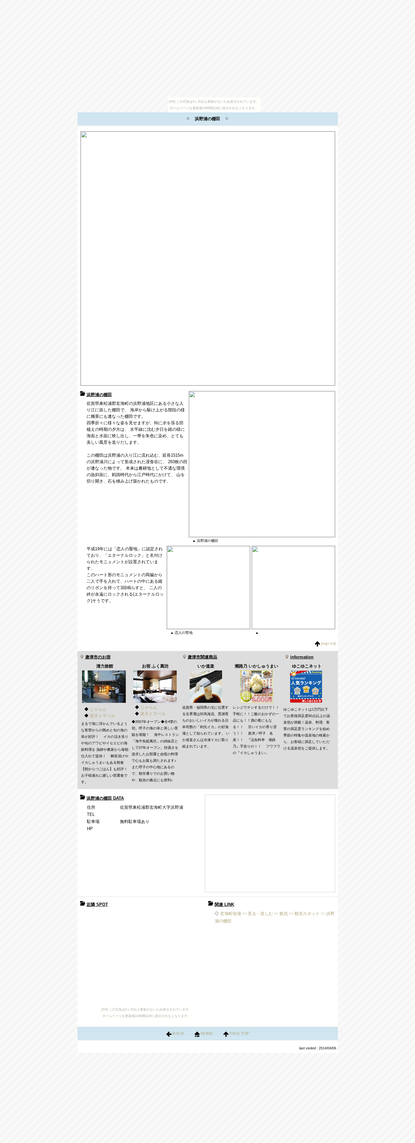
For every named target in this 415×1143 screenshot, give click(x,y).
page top (328, 643)
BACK (178, 1033)
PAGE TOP (239, 1033)
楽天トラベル (102, 715)
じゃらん (98, 709)
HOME (207, 1033)
